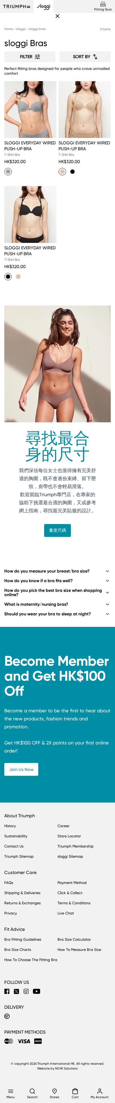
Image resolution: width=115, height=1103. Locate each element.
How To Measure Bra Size (79, 949)
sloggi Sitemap (70, 856)
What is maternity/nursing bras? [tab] (36, 604)
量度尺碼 (57, 530)
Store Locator (69, 836)
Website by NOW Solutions (57, 1068)
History (10, 826)
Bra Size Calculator (74, 939)
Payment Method (72, 882)
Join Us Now (21, 769)
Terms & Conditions (73, 903)
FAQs (8, 882)
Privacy (10, 913)
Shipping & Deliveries (22, 893)
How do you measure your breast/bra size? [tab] (47, 571)
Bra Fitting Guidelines (22, 939)
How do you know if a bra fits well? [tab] (38, 580)
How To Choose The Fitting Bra (30, 960)
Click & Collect (69, 893)
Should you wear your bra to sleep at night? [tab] (47, 613)
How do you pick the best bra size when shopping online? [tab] (53, 592)
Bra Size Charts (17, 949)
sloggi (20, 29)
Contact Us (14, 846)
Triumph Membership (75, 846)
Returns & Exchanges (22, 903)
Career (63, 826)
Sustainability (15, 836)
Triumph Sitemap (19, 856)
